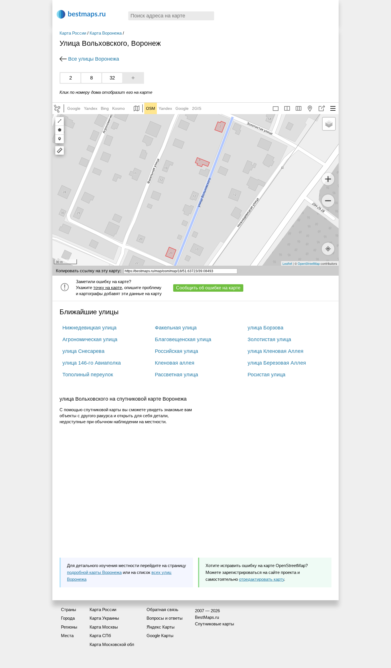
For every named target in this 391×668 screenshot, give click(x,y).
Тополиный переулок (87, 374)
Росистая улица (266, 374)
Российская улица (176, 351)
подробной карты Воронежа (94, 572)
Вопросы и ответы (165, 618)
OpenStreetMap (309, 263)
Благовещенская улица (183, 339)
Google (73, 108)
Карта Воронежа (106, 33)
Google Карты (160, 635)
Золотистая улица (269, 339)
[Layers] (329, 124)
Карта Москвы (104, 627)
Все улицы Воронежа (93, 59)
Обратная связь (162, 609)
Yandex (90, 108)
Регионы (69, 627)
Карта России (73, 33)
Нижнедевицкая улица (89, 328)
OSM (150, 108)
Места (67, 635)
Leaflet (287, 263)
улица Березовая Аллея (277, 363)
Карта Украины (104, 618)
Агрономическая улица (89, 339)
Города (68, 618)
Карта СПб (100, 635)
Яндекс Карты (161, 627)
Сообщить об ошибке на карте (208, 287)
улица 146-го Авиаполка (91, 363)
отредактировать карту (261, 579)
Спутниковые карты (214, 623)
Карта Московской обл (112, 644)
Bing (105, 108)
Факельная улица (176, 328)
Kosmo (118, 108)
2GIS (196, 108)
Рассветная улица (176, 374)
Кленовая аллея (174, 363)
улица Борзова (265, 328)
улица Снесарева (83, 351)
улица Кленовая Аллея (275, 351)
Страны (68, 609)
